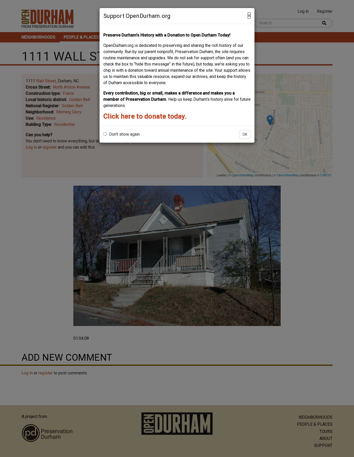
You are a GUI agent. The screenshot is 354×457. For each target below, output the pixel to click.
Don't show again (124, 134)
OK (245, 134)
